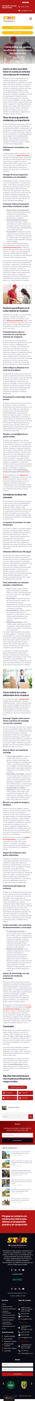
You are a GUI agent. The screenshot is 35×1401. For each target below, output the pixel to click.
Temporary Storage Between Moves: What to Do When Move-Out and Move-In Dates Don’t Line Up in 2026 (21, 1172)
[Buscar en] (30, 1116)
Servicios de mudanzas (17, 43)
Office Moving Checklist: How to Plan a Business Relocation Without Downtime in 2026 (21, 1181)
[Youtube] (23, 1270)
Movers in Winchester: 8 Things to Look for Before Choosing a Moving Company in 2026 (21, 1162)
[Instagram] (19, 1270)
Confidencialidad (17, 1274)
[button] (30, 19)
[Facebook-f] (11, 1270)
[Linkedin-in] (15, 1270)
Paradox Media (28, 1395)
